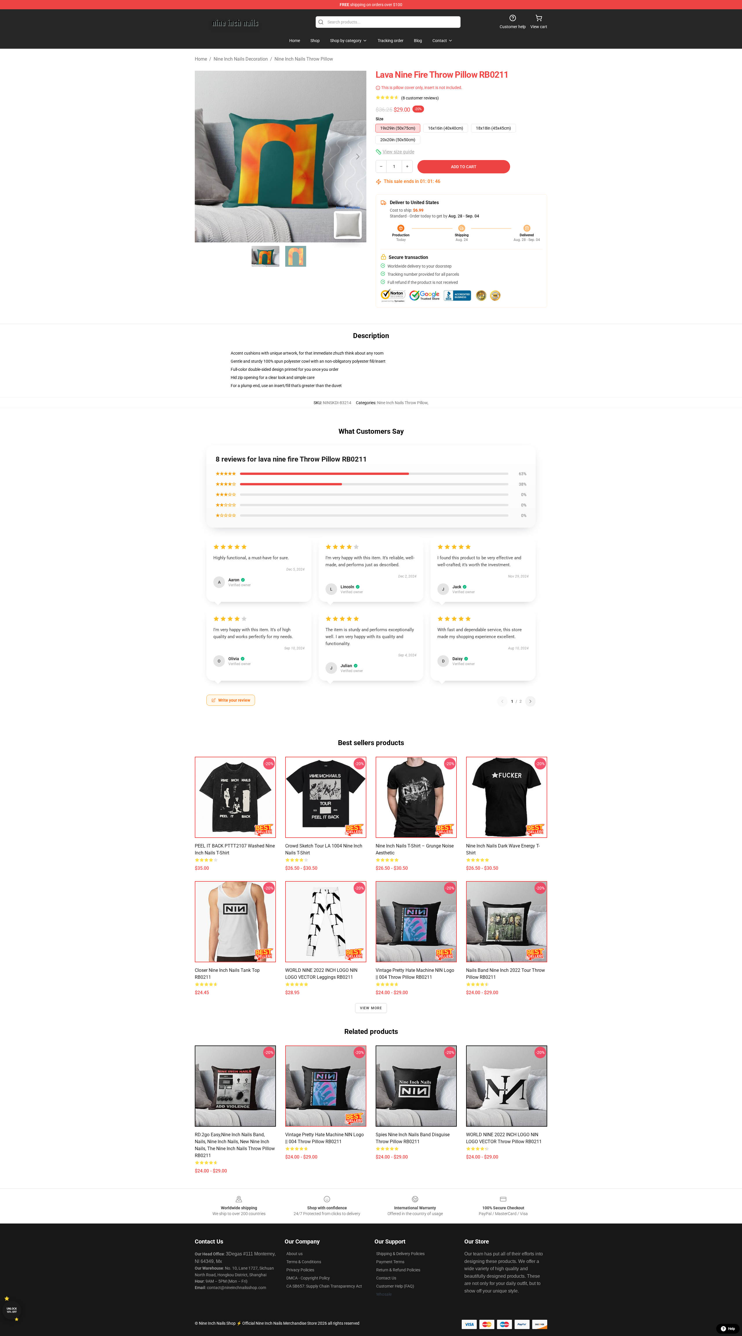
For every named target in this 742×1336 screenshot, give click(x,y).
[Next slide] (357, 156)
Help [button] (731, 1329)
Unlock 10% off (12, 1310)
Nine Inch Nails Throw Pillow (303, 59)
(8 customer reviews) (420, 98)
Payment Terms (390, 1261)
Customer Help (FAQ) (395, 1286)
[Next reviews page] (530, 701)
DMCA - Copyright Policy (308, 1278)
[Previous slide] (204, 156)
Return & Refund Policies (398, 1270)
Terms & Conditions (303, 1261)
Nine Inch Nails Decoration (241, 59)
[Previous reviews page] (502, 701)
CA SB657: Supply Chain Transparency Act (324, 1286)
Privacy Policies (300, 1270)
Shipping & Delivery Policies (400, 1253)
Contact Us (386, 1278)
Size (379, 119)
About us (294, 1253)
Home (201, 59)
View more (371, 1008)
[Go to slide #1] (265, 256)
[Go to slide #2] (296, 256)
